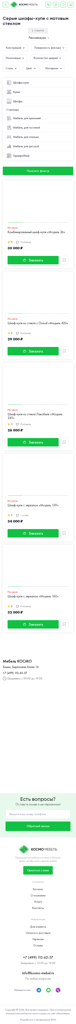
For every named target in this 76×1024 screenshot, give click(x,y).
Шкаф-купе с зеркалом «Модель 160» (33, 596)
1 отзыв (24, 515)
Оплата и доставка (38, 933)
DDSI (53, 1019)
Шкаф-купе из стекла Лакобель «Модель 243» (35, 416)
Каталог (38, 889)
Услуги (38, 902)
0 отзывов (25, 242)
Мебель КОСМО (17, 661)
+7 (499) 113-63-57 (15, 673)
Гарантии (38, 939)
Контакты (38, 908)
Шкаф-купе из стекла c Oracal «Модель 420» (38, 323)
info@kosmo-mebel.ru (38, 973)
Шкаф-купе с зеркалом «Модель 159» (33, 505)
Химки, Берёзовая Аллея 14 (21, 667)
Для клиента (38, 927)
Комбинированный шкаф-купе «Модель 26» (36, 232)
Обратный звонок (38, 826)
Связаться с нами (38, 870)
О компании (38, 895)
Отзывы (38, 945)
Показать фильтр (38, 171)
